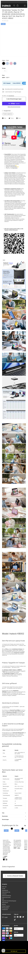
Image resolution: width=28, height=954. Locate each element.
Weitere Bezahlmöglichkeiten (14, 106)
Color (5, 60)
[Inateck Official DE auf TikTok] (15, 920)
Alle (25, 825)
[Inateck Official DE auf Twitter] (23, 917)
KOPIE (24, 83)
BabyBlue (7, 63)
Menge (4, 68)
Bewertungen (5, 819)
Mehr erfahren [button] (20, 947)
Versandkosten (11, 95)
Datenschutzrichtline (6, 897)
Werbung (4, 904)
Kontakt (3, 888)
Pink (11, 63)
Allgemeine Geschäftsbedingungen (9, 900)
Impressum (4, 893)
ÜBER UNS (4, 886)
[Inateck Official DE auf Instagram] (15, 917)
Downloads (5, 816)
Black (3, 63)
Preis (3, 75)
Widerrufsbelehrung (6, 892)
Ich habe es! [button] (14, 951)
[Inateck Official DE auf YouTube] (20, 917)
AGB (3, 899)
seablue (14, 63)
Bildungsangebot (5, 907)
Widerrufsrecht (5, 902)
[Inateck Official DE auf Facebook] (17, 917)
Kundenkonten (5, 909)
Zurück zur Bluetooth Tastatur (15, 876)
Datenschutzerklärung (6, 895)
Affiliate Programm (6, 906)
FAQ (3, 813)
